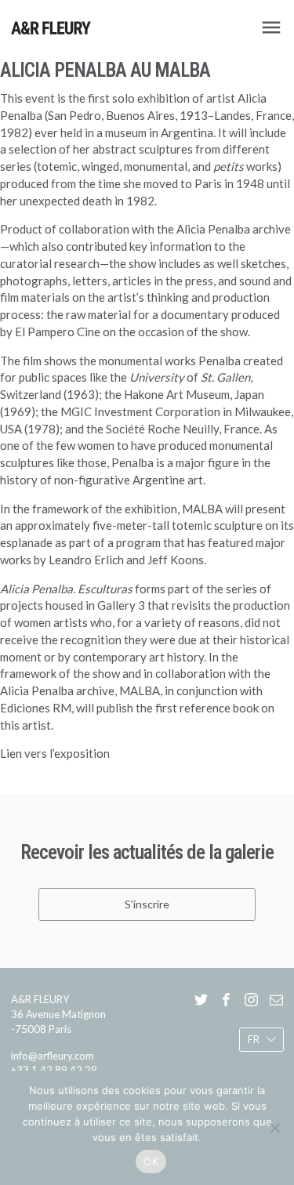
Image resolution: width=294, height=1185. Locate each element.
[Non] (274, 1128)
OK (150, 1161)
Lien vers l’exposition (55, 753)
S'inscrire (147, 904)
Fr (253, 1039)
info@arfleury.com (52, 1055)
